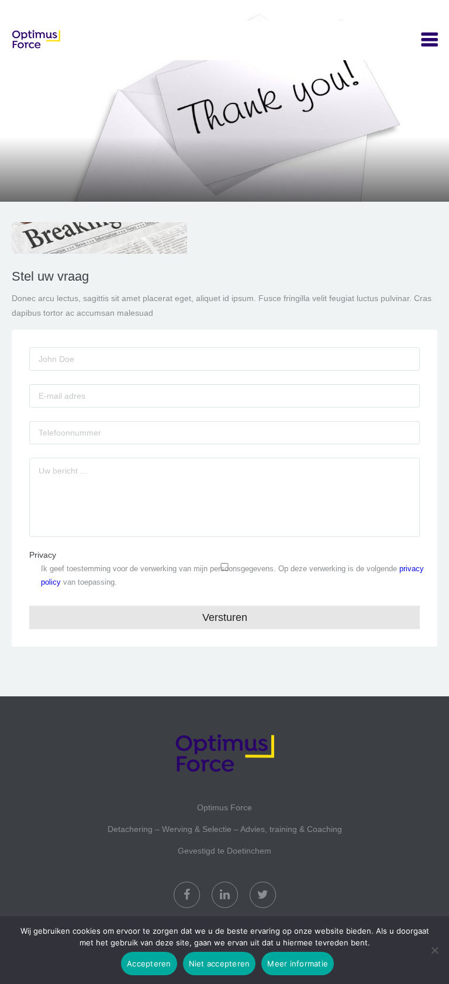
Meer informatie (297, 963)
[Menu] (429, 40)
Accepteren (149, 963)
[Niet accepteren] (434, 950)
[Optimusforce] (70, 40)
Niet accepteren (219, 963)
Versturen (224, 617)
